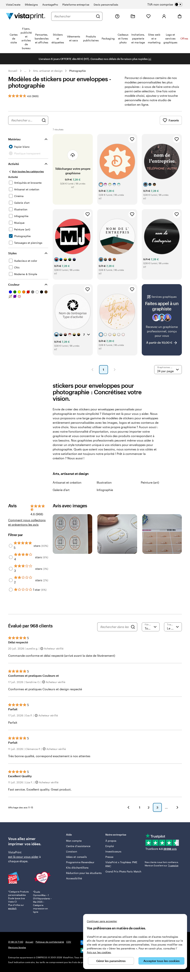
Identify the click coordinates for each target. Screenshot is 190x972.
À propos (111, 840)
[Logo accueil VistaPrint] (25, 16)
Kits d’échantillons (77, 867)
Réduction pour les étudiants (84, 873)
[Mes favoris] (148, 16)
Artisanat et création (67, 482)
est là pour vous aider (23, 856)
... (25, 70)
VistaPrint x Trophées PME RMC (121, 864)
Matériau (14, 139)
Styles (12, 253)
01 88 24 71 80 (15, 941)
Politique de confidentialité (50, 941)
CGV (68, 941)
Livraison (71, 851)
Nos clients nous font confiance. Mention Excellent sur (161, 864)
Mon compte (74, 840)
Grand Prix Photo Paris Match (123, 871)
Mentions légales (17, 947)
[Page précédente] (92, 369)
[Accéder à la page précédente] (128, 807)
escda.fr (12, 908)
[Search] (133, 627)
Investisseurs (113, 851)
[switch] (168, 4)
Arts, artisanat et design (48, 70)
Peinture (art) (150, 482)
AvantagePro (50, 4)
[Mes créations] (132, 16)
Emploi (109, 846)
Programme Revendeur (80, 862)
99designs (31, 4)
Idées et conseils (76, 856)
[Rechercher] (98, 16)
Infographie (105, 490)
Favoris (174, 120)
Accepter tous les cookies (161, 961)
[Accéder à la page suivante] (177, 807)
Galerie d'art (61, 490)
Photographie (77, 70)
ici (149, 58)
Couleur (13, 284)
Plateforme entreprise (75, 4)
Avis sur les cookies (99, 952)
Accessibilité (74, 878)
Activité (13, 164)
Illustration (104, 482)
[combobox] (74, 16)
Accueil (12, 70)
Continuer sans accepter (102, 921)
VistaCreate (13, 4)
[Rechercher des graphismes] (44, 120)
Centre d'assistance (78, 846)
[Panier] (179, 16)
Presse (109, 856)
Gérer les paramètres (111, 961)
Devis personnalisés (106, 4)
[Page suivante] (114, 369)
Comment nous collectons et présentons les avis (27, 522)
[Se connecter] (164, 16)
